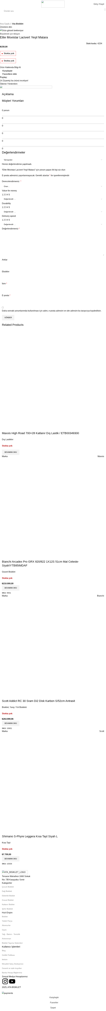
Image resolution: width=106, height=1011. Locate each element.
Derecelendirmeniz (11, 181)
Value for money (9, 191)
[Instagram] (5, 981)
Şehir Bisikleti (7, 909)
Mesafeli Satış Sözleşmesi (12, 964)
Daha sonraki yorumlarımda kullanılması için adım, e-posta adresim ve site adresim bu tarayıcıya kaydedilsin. (51, 311)
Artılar (4, 260)
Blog (4, 951)
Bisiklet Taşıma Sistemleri (12, 943)
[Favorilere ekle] (60, 783)
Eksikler (5, 271)
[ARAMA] (105, 9)
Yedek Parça (7, 921)
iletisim (4, 959)
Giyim (4, 930)
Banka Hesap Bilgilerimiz (12, 973)
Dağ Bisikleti (7, 891)
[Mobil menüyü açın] (3, 4)
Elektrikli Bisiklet (8, 896)
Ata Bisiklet (17, 24)
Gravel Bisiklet (8, 900)
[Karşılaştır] (46, 783)
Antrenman (6, 939)
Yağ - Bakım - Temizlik (11, 934)
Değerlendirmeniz (11, 229)
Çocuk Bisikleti (8, 887)
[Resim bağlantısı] (15, 872)
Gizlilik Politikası (8, 955)
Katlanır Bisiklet (8, 904)
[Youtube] (12, 981)
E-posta (6, 295)
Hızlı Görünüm (53, 783)
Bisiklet (5, 917)
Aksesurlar (6, 925)
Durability (6, 203)
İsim (4, 283)
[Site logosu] (53, 4)
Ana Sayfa (5, 24)
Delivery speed (9, 216)
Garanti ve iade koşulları (12, 968)
